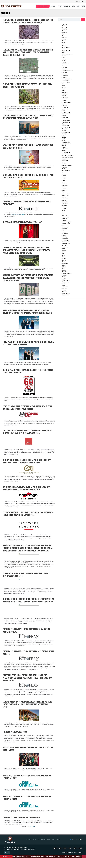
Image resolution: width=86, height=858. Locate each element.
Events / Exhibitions (66, 114)
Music (63, 212)
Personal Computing (66, 222)
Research (64, 250)
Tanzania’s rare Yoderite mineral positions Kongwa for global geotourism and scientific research (28, 21)
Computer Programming (67, 70)
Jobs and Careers (66, 170)
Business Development (67, 54)
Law (63, 172)
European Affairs (66, 112)
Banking (64, 42)
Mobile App (64, 205)
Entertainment (65, 107)
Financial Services (66, 120)
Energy (63, 104)
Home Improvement (66, 143)
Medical (63, 197)
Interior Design (65, 160)
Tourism (64, 278)
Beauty (63, 44)
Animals (64, 30)
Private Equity (65, 233)
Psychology (64, 237)
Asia (63, 35)
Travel (63, 283)
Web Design (64, 288)
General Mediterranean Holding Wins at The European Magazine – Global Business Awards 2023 (27, 461)
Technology (64, 271)
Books (63, 49)
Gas (63, 135)
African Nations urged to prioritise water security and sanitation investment (28, 146)
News (73, 6)
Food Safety (65, 128)
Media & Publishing (66, 193)
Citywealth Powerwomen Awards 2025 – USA (22, 221)
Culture (63, 84)
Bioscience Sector (66, 47)
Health (63, 138)
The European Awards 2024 (17, 214)
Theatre (64, 276)
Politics (63, 232)
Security (64, 261)
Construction (65, 75)
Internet (64, 162)
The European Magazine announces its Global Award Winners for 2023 (26, 630)
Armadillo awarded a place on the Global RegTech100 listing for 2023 (27, 777)
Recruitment (64, 247)
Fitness (63, 124)
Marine (63, 187)
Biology (63, 45)
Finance (64, 119)
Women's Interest (66, 295)
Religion (64, 248)
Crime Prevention (66, 82)
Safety (63, 255)
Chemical (64, 62)
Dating (63, 85)
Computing (64, 72)
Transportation (65, 281)
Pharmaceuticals (65, 227)
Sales (63, 257)
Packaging (64, 218)
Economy (64, 99)
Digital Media (65, 94)
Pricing (59, 6)
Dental (63, 89)
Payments (64, 220)
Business (64, 52)
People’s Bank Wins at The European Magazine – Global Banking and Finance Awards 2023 (27, 407)
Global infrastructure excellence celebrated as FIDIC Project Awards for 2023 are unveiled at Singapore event (27, 704)
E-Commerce (65, 97)
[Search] (83, 19)
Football (64, 130)
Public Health (65, 238)
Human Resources (66, 152)
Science (64, 260)
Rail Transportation (66, 243)
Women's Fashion (66, 293)
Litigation (64, 178)
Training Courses (66, 280)
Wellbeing (64, 291)
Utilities (63, 285)
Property (64, 235)
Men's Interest (65, 203)
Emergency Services (66, 102)
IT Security (64, 167)
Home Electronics (66, 142)
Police (63, 230)
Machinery (64, 183)
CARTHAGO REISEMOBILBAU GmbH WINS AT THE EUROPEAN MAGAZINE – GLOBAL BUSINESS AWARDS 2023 (26, 488)
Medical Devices (65, 198)
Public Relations (65, 240)
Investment (64, 163)
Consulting (64, 77)
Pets (63, 225)
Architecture (65, 32)
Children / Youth (65, 64)
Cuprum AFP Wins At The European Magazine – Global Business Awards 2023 (26, 575)
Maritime (64, 188)
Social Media (65, 263)
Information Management (67, 155)
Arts (63, 34)
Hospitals (64, 147)
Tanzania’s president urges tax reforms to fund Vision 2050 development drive (27, 85)
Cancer (63, 55)
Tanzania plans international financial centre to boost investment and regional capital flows (28, 117)
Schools (64, 258)
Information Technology (67, 157)
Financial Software (66, 122)
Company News (65, 65)
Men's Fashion (65, 202)
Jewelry (63, 168)
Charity (63, 60)
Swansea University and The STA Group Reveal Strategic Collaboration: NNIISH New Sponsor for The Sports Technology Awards (28, 278)
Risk (63, 253)
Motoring (64, 210)
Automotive (64, 37)
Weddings (64, 290)
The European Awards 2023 (15, 731)
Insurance (64, 158)
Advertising (64, 25)
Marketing (64, 190)
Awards (63, 40)
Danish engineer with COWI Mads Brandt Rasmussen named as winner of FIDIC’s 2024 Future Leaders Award (28, 312)
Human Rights (65, 153)
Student (64, 270)
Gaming (63, 134)
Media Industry (65, 195)
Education (64, 100)
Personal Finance (66, 223)
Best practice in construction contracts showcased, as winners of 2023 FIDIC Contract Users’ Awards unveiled (28, 600)
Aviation (64, 39)
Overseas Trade (65, 217)
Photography (65, 228)
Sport (63, 268)
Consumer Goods (66, 80)
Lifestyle (64, 175)
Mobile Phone (65, 207)
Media (63, 192)
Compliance (64, 69)
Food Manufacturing (66, 127)
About (78, 6)
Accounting (64, 24)
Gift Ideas (64, 137)
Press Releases (66, 6)
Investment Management (67, 165)
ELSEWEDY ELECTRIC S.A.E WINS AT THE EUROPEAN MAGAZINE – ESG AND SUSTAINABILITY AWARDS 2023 (28, 513)
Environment (65, 109)
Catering (64, 57)
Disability (64, 95)
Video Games (65, 286)
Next (34, 826)
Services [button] (53, 6)
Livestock (64, 180)
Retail (63, 252)
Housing (64, 150)
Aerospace (64, 27)
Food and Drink (65, 125)
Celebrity (64, 59)
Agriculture (64, 29)
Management (65, 185)
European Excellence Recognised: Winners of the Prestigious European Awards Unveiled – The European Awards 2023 (27, 678)
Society (63, 265)
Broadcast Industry (66, 50)
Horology (64, 145)
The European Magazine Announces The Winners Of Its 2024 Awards (27, 203)
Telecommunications (66, 273)
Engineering (64, 105)
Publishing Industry (66, 242)
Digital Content (65, 92)
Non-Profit (64, 215)
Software (64, 267)
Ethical (63, 110)
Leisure (63, 173)
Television (64, 275)
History (63, 140)
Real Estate (64, 245)
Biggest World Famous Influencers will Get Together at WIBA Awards (28, 749)
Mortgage (64, 208)
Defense (64, 87)
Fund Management (66, 132)
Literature (64, 177)
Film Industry (65, 117)
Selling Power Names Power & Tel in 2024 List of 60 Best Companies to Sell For (28, 371)
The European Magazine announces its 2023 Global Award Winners (28, 652)
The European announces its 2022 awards (21, 817)
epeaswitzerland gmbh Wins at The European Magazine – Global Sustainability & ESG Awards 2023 (28, 432)
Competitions (65, 67)
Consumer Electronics (67, 79)
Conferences (65, 74)
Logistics (64, 182)
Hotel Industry (65, 148)
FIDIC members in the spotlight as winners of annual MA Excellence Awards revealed (28, 343)
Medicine (64, 200)
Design (63, 90)
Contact (83, 6)
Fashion (64, 115)
